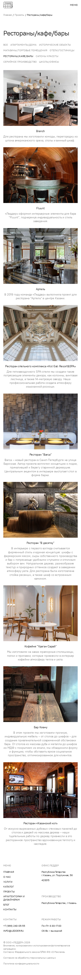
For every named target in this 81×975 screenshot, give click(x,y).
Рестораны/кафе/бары (18, 56)
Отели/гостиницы (62, 50)
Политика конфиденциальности (21, 963)
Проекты (19, 14)
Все (5, 44)
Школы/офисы (49, 61)
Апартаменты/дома (23, 44)
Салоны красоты (47, 56)
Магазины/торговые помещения (25, 50)
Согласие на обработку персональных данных (29, 957)
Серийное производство (20, 61)
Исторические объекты (55, 44)
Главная (7, 14)
